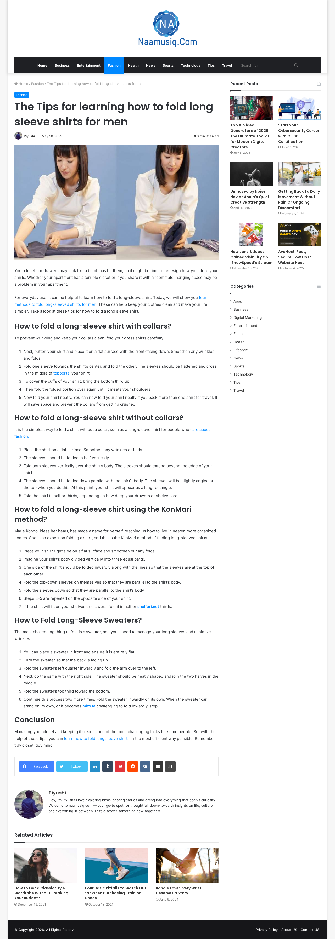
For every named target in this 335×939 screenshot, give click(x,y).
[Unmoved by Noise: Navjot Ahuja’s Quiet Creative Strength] (251, 174)
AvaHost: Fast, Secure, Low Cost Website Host (294, 257)
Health (133, 65)
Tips (211, 65)
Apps (237, 301)
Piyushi (29, 136)
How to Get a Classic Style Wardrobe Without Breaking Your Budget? (41, 893)
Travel (227, 65)
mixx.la (89, 706)
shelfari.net (148, 606)
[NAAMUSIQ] (167, 28)
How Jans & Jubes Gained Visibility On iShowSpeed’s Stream (251, 257)
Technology (190, 65)
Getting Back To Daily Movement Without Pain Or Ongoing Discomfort (299, 199)
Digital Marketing (247, 317)
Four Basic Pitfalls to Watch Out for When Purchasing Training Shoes (115, 893)
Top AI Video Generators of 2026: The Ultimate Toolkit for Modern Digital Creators (250, 136)
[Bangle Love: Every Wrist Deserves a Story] (187, 865)
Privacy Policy (267, 930)
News (150, 65)
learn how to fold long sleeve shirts (97, 738)
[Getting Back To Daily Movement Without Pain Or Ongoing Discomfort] (299, 174)
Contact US (310, 930)
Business (62, 65)
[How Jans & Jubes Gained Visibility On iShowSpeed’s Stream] (251, 234)
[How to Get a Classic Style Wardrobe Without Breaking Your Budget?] (45, 865)
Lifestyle (240, 350)
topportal (61, 373)
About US (289, 930)
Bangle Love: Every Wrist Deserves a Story (179, 890)
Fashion (114, 65)
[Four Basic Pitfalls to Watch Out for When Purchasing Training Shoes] (116, 865)
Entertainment (88, 65)
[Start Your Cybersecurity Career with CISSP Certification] (299, 108)
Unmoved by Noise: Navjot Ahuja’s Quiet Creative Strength (250, 197)
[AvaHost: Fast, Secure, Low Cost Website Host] (299, 234)
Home (42, 65)
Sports (168, 65)
